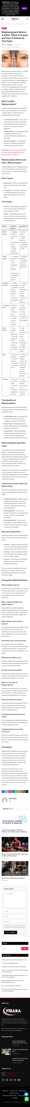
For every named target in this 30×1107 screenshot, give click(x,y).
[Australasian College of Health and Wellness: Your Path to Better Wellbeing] (15, 820)
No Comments (6, 47)
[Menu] (3, 19)
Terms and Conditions (9, 1095)
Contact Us (13, 1090)
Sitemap (15, 1098)
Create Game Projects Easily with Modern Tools (14, 959)
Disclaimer (22, 1090)
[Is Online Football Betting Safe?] (6, 1052)
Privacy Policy (14, 1093)
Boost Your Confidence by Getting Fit (13, 878)
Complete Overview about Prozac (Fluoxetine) (14, 966)
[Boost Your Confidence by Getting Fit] (15, 868)
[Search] (27, 19)
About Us (5, 1090)
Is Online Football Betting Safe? (10, 963)
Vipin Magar (10, 45)
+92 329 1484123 (10, 1075)
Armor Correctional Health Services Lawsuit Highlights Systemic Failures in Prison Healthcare (14, 152)
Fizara (24, 1102)
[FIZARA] (15, 19)
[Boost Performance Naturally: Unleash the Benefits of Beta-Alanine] (15, 844)
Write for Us (22, 1095)
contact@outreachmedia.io (12, 1073)
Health (4, 28)
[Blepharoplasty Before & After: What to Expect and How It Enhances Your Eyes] (15, 58)
